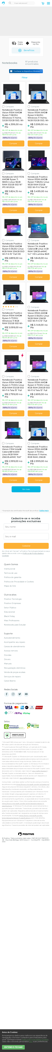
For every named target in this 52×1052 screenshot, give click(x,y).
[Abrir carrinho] (43, 3)
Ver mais (26, 489)
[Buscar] (10, 3)
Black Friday (9, 616)
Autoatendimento (12, 638)
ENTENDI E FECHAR (13, 1047)
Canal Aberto (10, 681)
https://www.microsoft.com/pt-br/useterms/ (32, 784)
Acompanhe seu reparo (14, 642)
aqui (31, 1042)
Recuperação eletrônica (14, 668)
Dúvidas (7, 655)
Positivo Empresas (12, 603)
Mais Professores (11, 620)
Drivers (7, 659)
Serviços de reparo (12, 676)
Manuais (7, 663)
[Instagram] (13, 694)
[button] (48, 3)
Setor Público (10, 608)
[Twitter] (19, 694)
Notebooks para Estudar (15, 625)
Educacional (9, 612)
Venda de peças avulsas (14, 672)
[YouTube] (26, 694)
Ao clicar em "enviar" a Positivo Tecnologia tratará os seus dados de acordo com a (26, 553)
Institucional (9, 569)
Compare (9, 107)
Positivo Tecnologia (12, 599)
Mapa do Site (10, 586)
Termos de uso (10, 573)
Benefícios (29, 50)
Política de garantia (12, 577)
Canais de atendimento (14, 646)
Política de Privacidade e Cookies (19, 582)
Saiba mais (44, 511)
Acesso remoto (11, 651)
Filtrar (25, 77)
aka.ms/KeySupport (39, 771)
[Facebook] (6, 694)
